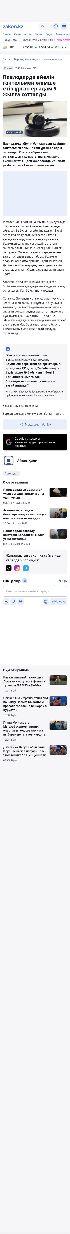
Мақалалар (63, 34)
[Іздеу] (56, 26)
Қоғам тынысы (53, 59)
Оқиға (39, 34)
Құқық (49, 34)
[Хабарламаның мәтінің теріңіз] (35, 591)
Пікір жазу (58, 601)
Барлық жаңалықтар (27, 59)
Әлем (17, 34)
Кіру (64, 580)
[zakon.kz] (13, 26)
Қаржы (28, 34)
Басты (6, 59)
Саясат (7, 34)
